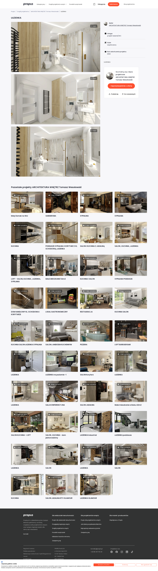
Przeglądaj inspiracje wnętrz (61, 524)
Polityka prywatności (29, 551)
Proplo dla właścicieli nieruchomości (63, 520)
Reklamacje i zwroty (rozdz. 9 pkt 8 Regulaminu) (37, 554)
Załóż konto (114, 4)
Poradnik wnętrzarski (58, 532)
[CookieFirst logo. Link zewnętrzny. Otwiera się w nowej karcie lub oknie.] (2, 562)
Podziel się (114, 94)
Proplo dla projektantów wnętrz (90, 520)
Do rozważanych (129, 94)
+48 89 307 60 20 (96, 552)
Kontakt (25, 534)
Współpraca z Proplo (116, 520)
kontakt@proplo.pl (96, 549)
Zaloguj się (101, 4)
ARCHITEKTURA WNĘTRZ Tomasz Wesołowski (125, 25)
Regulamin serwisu (28, 548)
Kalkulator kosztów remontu (61, 536)
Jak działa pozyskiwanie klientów (91, 524)
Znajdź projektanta (23, 11)
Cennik (25, 556)
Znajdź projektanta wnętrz (60, 528)
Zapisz (94, 26)
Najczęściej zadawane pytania (90, 528)
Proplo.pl (26, 520)
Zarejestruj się (56, 541)
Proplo (13, 11)
